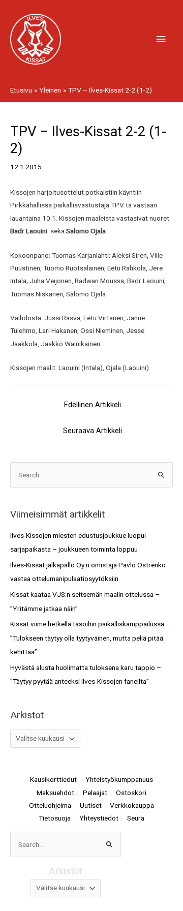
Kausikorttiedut (53, 779)
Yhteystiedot (98, 818)
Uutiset (91, 805)
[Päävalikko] (161, 39)
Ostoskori (131, 792)
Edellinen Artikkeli (92, 404)
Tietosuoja (55, 818)
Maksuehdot (55, 792)
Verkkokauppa (132, 805)
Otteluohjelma (50, 805)
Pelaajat (95, 792)
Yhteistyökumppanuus (119, 779)
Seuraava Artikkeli (92, 430)
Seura (135, 818)
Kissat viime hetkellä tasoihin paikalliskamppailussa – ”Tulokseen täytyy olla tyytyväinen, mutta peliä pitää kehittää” (90, 638)
